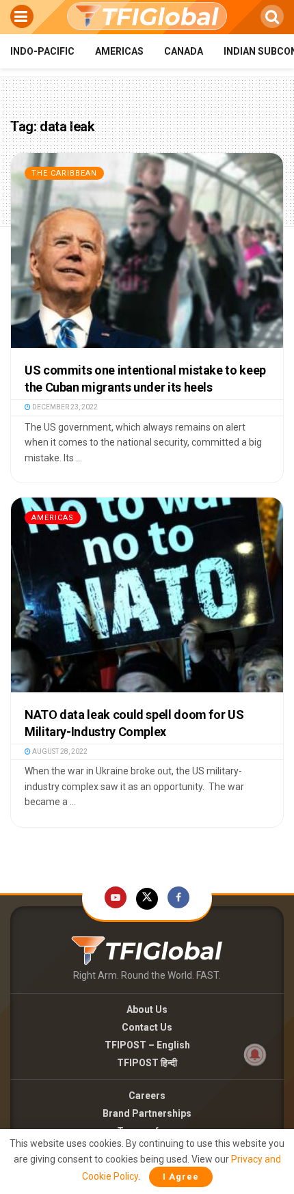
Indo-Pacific (42, 51)
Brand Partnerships (147, 1113)
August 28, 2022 (59, 751)
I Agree (181, 1176)
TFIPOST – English (147, 1045)
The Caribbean (64, 173)
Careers (147, 1095)
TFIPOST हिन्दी (147, 1062)
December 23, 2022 (64, 407)
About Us (147, 1009)
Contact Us (147, 1027)
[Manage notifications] (255, 1055)
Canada (183, 51)
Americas (119, 51)
